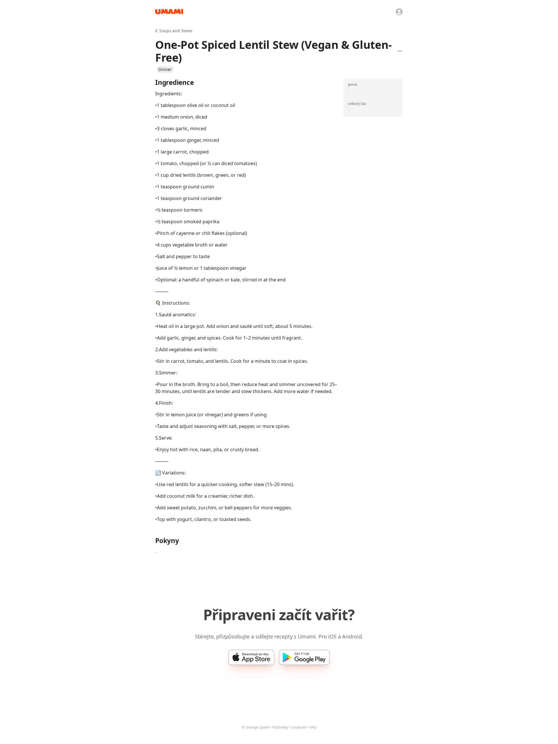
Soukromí (299, 727)
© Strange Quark (255, 727)
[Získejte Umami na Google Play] (304, 657)
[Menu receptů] (400, 51)
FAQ (313, 727)
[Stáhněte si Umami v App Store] (251, 657)
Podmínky (280, 727)
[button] (165, 69)
